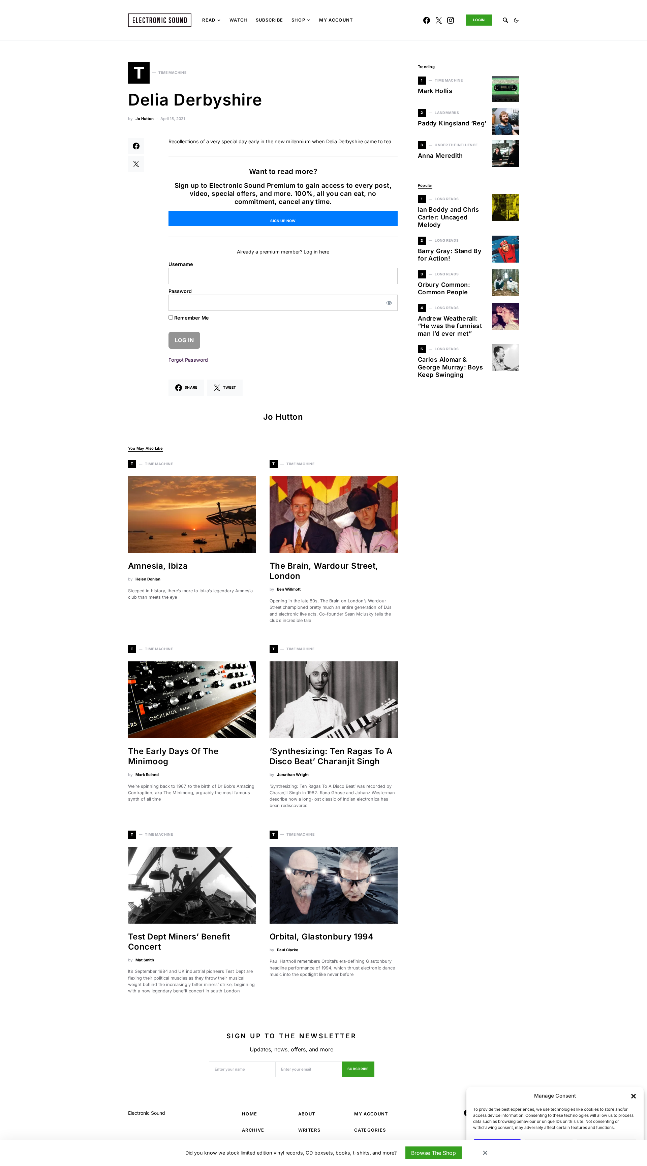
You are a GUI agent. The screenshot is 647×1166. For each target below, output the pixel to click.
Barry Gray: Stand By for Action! (450, 254)
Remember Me (191, 318)
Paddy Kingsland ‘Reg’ (452, 123)
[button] (633, 1096)
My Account (371, 1113)
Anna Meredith (440, 155)
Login (479, 20)
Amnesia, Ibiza (158, 566)
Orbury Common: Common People (444, 288)
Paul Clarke (287, 950)
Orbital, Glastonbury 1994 (321, 936)
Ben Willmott (289, 589)
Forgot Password (188, 360)
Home (249, 1113)
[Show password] (389, 303)
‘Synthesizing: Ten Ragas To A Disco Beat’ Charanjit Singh (331, 756)
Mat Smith (144, 960)
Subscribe (358, 1069)
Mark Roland (147, 774)
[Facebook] (426, 20)
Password (180, 291)
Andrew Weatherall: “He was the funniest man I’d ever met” (450, 326)
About (306, 1113)
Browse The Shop (433, 1152)
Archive (253, 1130)
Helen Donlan (147, 579)
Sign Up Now (283, 221)
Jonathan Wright (293, 774)
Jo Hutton (144, 118)
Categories (370, 1130)
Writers (309, 1130)
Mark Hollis (435, 90)
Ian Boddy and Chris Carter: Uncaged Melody (448, 217)
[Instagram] (450, 20)
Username (180, 264)
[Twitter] (438, 20)
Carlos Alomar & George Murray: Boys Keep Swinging (450, 367)
